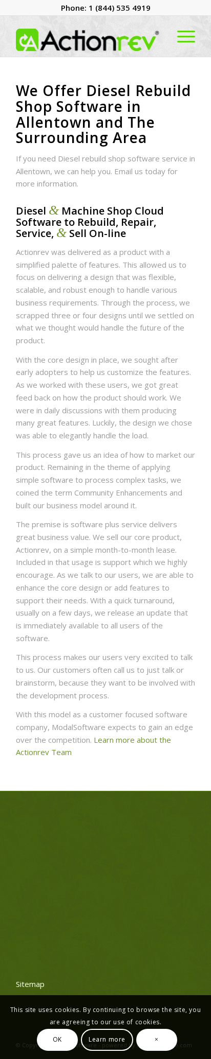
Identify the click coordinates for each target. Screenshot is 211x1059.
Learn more (107, 1039)
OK (57, 1039)
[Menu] (181, 36)
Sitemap (30, 984)
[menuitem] (181, 36)
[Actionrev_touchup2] (87, 36)
